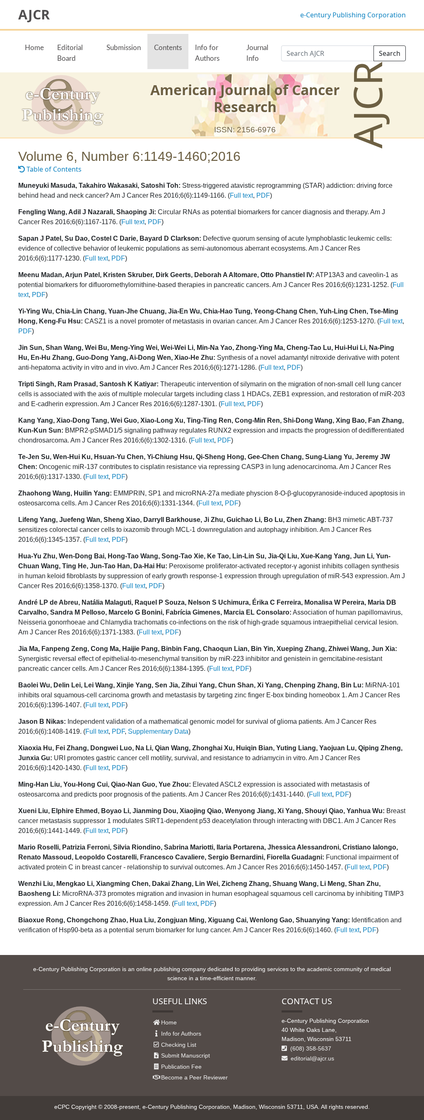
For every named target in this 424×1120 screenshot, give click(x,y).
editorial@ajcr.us (311, 1058)
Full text (241, 195)
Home (34, 47)
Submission (123, 47)
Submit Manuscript (185, 1055)
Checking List (178, 1044)
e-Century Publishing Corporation (353, 14)
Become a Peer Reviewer (194, 1077)
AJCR (34, 14)
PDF (263, 195)
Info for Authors (207, 53)
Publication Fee (181, 1066)
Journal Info (257, 53)
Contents (168, 47)
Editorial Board (70, 53)
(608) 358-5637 (310, 1048)
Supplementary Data (158, 731)
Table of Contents (53, 169)
